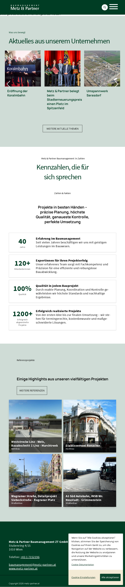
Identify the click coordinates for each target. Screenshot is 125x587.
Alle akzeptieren (110, 577)
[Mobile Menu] (112, 7)
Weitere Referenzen (32, 390)
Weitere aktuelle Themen (62, 128)
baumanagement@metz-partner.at (32, 564)
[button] (8, 84)
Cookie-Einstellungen (83, 577)
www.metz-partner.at (23, 568)
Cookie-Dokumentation (82, 564)
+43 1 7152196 (30, 557)
